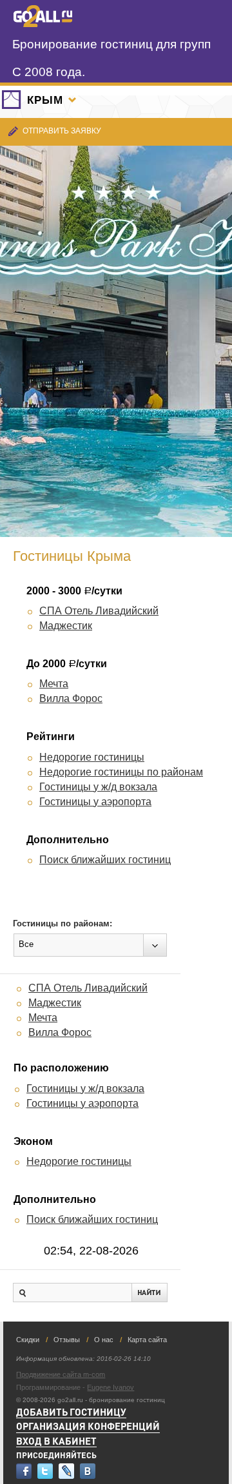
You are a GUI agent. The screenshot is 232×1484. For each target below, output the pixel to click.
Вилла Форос (70, 698)
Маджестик (65, 625)
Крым (45, 100)
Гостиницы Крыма (72, 556)
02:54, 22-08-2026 (91, 1250)
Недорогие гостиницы (91, 757)
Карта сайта (147, 1339)
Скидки (27, 1339)
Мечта (53, 683)
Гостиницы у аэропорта (95, 801)
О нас (103, 1339)
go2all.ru (43, 16)
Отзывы (66, 1339)
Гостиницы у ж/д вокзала (98, 786)
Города (72, 100)
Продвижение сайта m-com (60, 1374)
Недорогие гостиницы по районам (121, 771)
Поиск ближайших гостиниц (105, 859)
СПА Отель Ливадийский (99, 610)
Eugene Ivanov (110, 1387)
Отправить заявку (62, 130)
